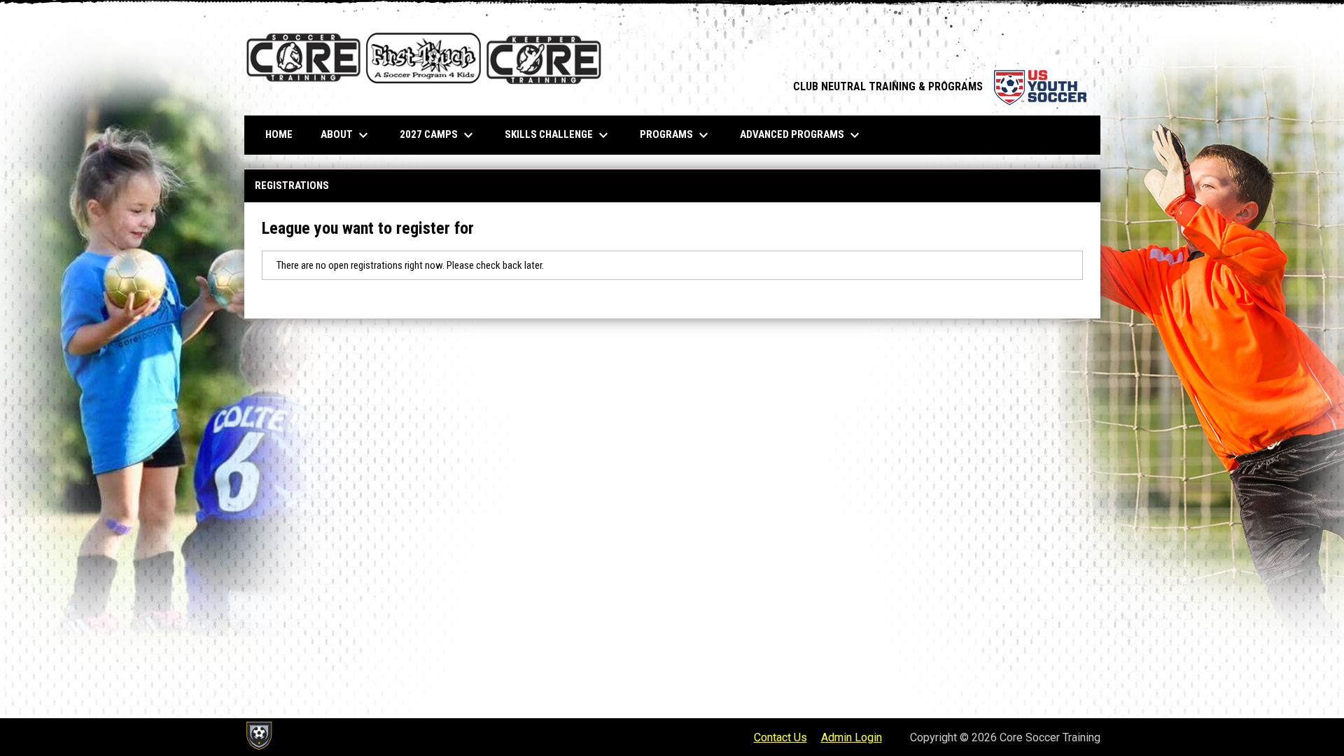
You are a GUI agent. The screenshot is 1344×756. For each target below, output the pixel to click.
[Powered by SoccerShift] (258, 736)
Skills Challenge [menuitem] (558, 135)
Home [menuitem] (279, 134)
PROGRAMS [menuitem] (676, 135)
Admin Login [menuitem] (851, 737)
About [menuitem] (346, 135)
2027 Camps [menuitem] (438, 135)
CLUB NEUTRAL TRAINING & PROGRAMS (939, 86)
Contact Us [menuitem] (780, 737)
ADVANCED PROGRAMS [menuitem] (801, 135)
